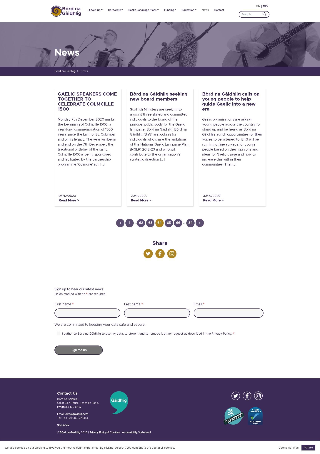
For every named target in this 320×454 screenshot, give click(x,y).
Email (199, 304)
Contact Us (67, 393)
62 (141, 223)
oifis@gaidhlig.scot (76, 414)
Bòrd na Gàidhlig (70, 432)
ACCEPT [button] (308, 447)
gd (265, 6)
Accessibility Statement (136, 432)
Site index (63, 425)
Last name (133, 304)
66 (178, 223)
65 (169, 223)
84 (190, 223)
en (258, 6)
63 (150, 223)
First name (64, 304)
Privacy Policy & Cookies (105, 432)
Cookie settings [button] (289, 447)
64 (159, 223)
